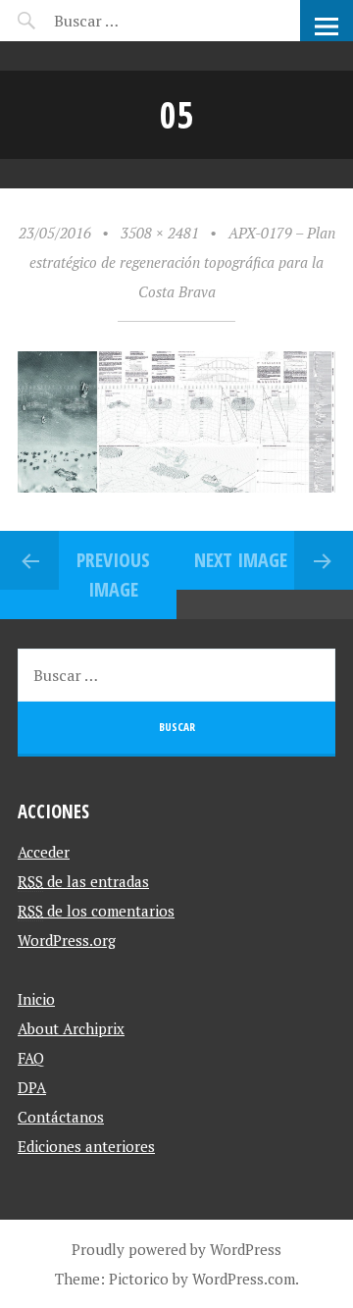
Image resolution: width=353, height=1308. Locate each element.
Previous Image (113, 574)
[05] (176, 487)
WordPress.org (67, 940)
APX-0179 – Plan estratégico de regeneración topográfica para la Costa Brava (182, 262)
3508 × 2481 (160, 232)
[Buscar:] (135, 20)
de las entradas (83, 881)
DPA (32, 1087)
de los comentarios (96, 910)
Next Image (240, 560)
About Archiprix (71, 1028)
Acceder (44, 852)
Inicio (36, 999)
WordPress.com (243, 1278)
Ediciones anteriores (86, 1146)
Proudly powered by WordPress (176, 1249)
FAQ (31, 1058)
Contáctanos (61, 1116)
